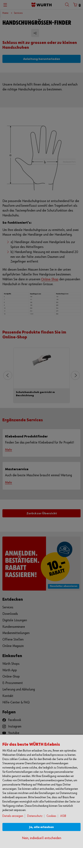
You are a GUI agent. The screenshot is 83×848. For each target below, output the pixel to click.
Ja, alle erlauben (41, 827)
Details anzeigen (12, 815)
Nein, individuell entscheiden (41, 838)
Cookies (51, 815)
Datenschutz (35, 815)
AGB (63, 815)
